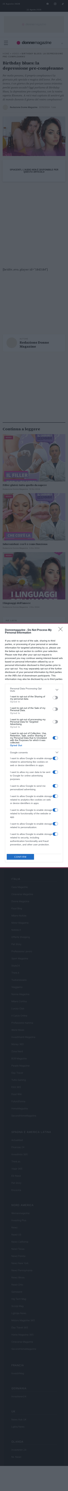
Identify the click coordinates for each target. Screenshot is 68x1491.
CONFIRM (20, 857)
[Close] (61, 630)
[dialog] (34, 745)
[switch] (55, 697)
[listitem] (34, 689)
